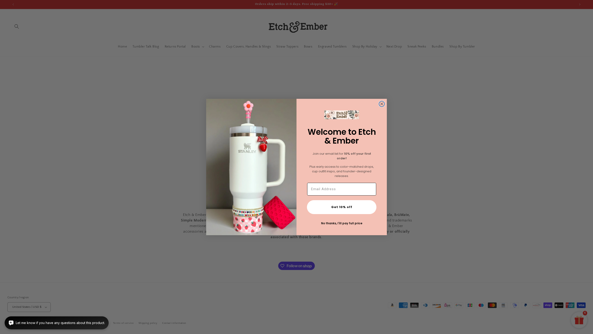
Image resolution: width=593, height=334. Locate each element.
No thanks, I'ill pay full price (341, 223)
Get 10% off (341, 207)
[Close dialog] (382, 104)
